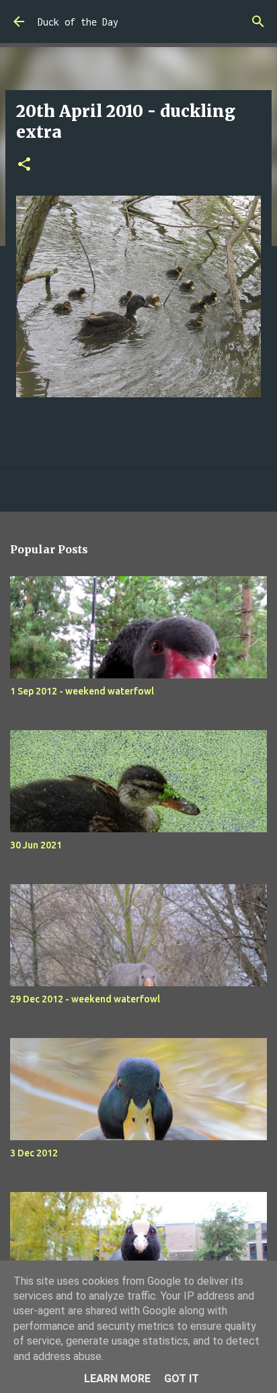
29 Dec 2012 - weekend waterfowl (85, 999)
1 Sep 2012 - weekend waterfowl (82, 691)
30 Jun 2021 (36, 845)
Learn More (117, 1378)
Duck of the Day (78, 22)
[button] (24, 165)
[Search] (258, 21)
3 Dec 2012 (34, 1153)
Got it (181, 1378)
